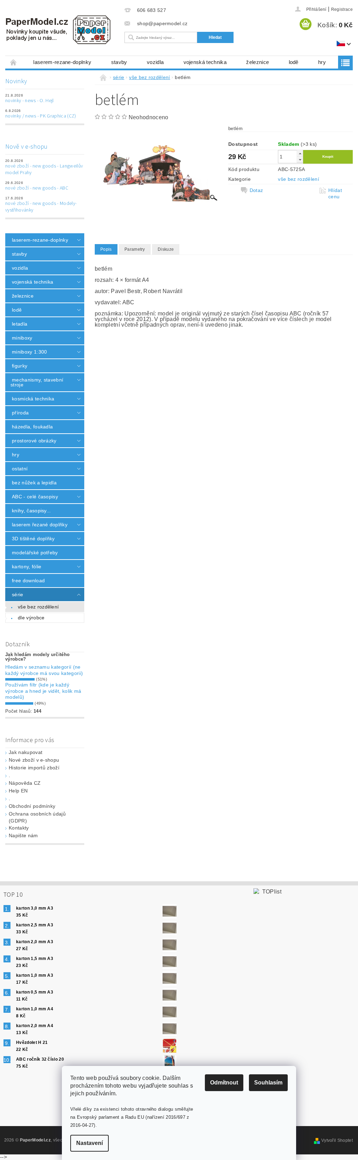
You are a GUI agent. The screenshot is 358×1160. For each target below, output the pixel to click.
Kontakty (19, 828)
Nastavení (89, 1143)
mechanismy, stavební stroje (36, 382)
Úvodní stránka (13, 62)
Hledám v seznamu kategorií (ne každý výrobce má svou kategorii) (44, 670)
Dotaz (256, 190)
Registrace (342, 9)
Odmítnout (224, 1083)
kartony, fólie (26, 566)
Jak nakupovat (25, 752)
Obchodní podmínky (32, 806)
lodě (294, 62)
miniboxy (22, 338)
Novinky (16, 81)
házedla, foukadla (32, 426)
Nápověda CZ (25, 783)
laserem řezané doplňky (39, 524)
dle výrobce (31, 617)
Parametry (134, 249)
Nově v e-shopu (26, 146)
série (17, 594)
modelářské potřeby (35, 552)
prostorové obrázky (34, 440)
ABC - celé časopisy (35, 496)
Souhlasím (268, 1083)
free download (28, 580)
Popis (106, 249)
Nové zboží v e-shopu (34, 760)
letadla (19, 324)
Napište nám (23, 835)
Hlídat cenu (335, 193)
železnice (257, 62)
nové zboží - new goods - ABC (36, 188)
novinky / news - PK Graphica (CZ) (40, 116)
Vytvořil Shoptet (337, 1140)
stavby (119, 62)
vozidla (155, 62)
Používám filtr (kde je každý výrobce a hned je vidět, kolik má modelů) (43, 691)
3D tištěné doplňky (33, 538)
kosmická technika (33, 398)
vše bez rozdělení (38, 607)
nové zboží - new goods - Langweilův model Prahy (44, 170)
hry (322, 62)
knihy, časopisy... (31, 510)
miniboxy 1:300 (29, 352)
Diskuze (166, 249)
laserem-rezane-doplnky (62, 62)
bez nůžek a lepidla (34, 482)
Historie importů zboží (34, 767)
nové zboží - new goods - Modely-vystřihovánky (41, 207)
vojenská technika (205, 62)
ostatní (20, 468)
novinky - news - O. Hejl (29, 100)
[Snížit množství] (300, 159)
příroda (20, 412)
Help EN (18, 791)
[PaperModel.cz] (59, 29)
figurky (19, 366)
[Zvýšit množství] (300, 153)
